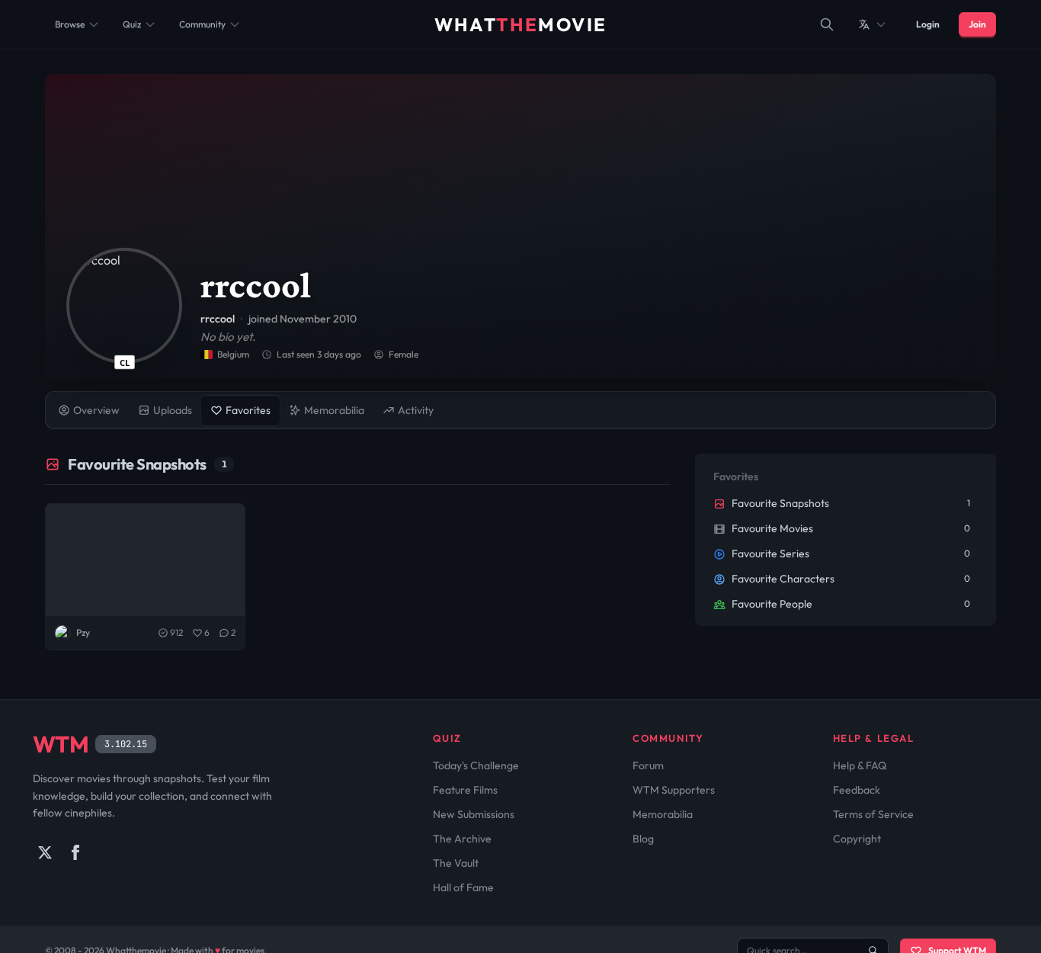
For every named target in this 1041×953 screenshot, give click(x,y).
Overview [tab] (96, 410)
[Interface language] (872, 24)
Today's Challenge (476, 765)
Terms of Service (873, 814)
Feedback (856, 790)
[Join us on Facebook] (75, 852)
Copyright (857, 839)
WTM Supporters (674, 790)
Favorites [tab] (248, 410)
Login (928, 24)
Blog (643, 839)
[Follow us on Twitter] (45, 852)
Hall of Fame (463, 887)
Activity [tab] (416, 410)
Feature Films (465, 790)
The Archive (462, 839)
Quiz (132, 24)
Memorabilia (663, 814)
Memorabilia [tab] (334, 410)
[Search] (827, 24)
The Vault (456, 863)
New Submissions (473, 814)
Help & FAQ (859, 765)
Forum (648, 765)
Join (977, 24)
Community (202, 24)
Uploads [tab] (172, 410)
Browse (70, 24)
